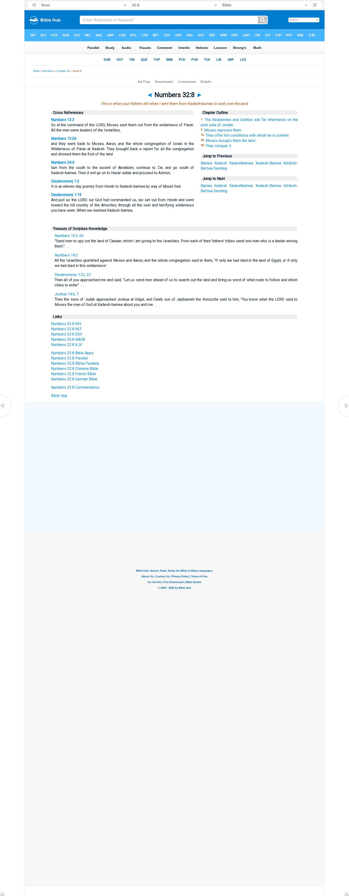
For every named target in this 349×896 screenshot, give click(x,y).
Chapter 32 (63, 71)
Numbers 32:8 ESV (66, 334)
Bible (36, 71)
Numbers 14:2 (66, 255)
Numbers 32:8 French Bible (73, 374)
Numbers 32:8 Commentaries (75, 387)
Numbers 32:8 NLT (66, 329)
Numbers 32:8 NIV (66, 324)
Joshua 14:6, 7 (67, 294)
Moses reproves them (222, 130)
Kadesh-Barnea (268, 163)
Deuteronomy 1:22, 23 (73, 274)
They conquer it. (219, 146)
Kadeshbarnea (241, 163)
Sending (220, 168)
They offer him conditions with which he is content (247, 135)
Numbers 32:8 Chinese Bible (74, 368)
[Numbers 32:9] (343, 416)
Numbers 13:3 (62, 119)
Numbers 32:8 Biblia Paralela (75, 363)
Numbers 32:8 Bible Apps (72, 353)
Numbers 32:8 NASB (68, 339)
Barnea (206, 163)
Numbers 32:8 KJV (66, 344)
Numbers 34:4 (62, 162)
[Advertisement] (174, 436)
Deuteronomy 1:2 (65, 181)
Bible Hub (59, 395)
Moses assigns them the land (230, 140)
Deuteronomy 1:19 (66, 194)
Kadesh (220, 163)
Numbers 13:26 (63, 138)
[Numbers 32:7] (6, 416)
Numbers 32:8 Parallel (69, 358)
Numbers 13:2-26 (69, 235)
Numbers (48, 71)
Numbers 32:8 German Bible (74, 379)
